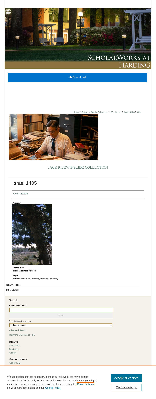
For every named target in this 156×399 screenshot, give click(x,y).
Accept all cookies (126, 378)
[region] (78, 382)
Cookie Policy (52, 388)
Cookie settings (85, 384)
